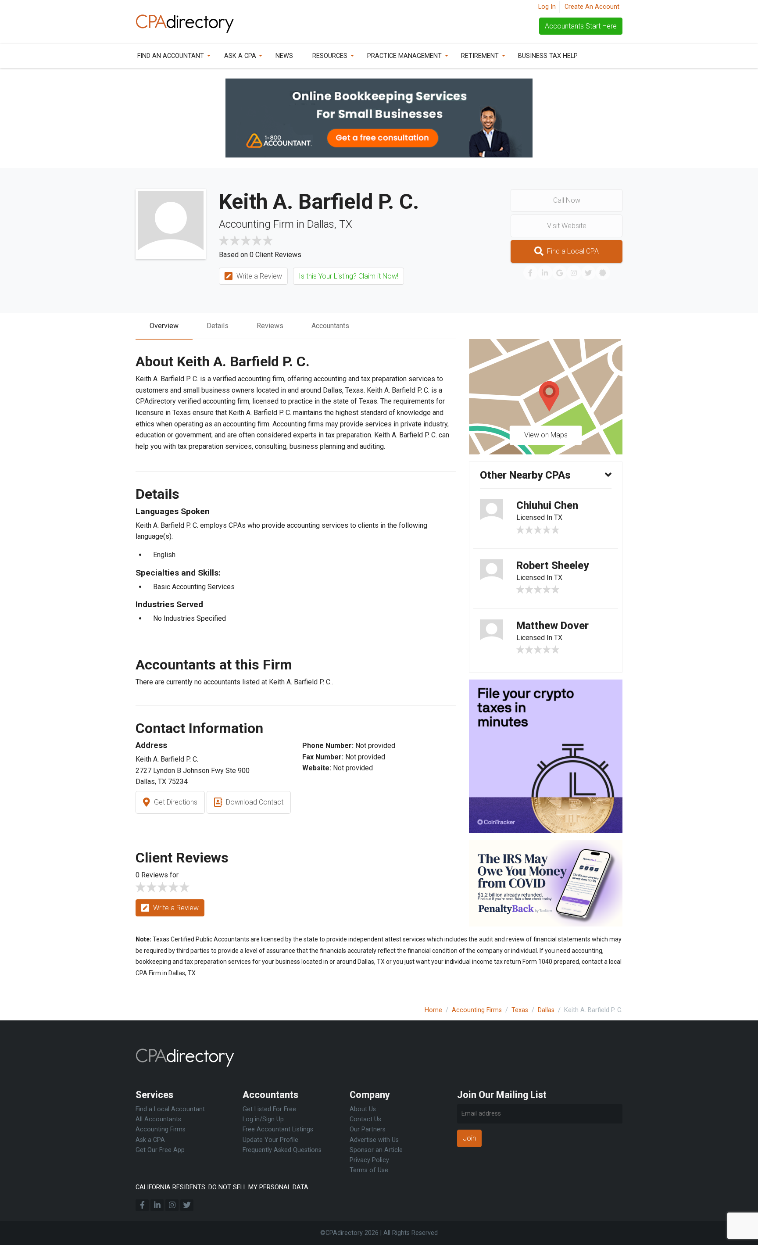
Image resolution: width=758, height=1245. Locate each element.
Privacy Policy (369, 1160)
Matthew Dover (552, 625)
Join (469, 1138)
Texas (519, 1010)
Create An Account (592, 7)
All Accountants (158, 1119)
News (284, 56)
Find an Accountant (170, 56)
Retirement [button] (480, 56)
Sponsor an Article (376, 1150)
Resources (329, 56)
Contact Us (365, 1119)
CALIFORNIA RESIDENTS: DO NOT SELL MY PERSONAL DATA (222, 1187)
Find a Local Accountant (170, 1109)
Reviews (270, 326)
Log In (547, 7)
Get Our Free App (160, 1150)
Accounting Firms (477, 1010)
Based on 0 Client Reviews (260, 254)
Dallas (546, 1010)
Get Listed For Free (269, 1109)
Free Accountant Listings (278, 1129)
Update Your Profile (270, 1140)
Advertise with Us (374, 1140)
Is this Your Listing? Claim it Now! (348, 276)
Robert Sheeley (552, 565)
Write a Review (258, 276)
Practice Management (404, 56)
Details (218, 326)
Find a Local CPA (572, 251)
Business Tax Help (548, 56)
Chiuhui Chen (547, 505)
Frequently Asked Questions (282, 1150)
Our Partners (368, 1129)
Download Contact (253, 802)
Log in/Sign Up (263, 1119)
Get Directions (174, 802)
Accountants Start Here (581, 26)
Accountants (330, 326)
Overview (164, 326)
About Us (363, 1109)
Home (433, 1010)
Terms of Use (369, 1170)
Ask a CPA (240, 56)
